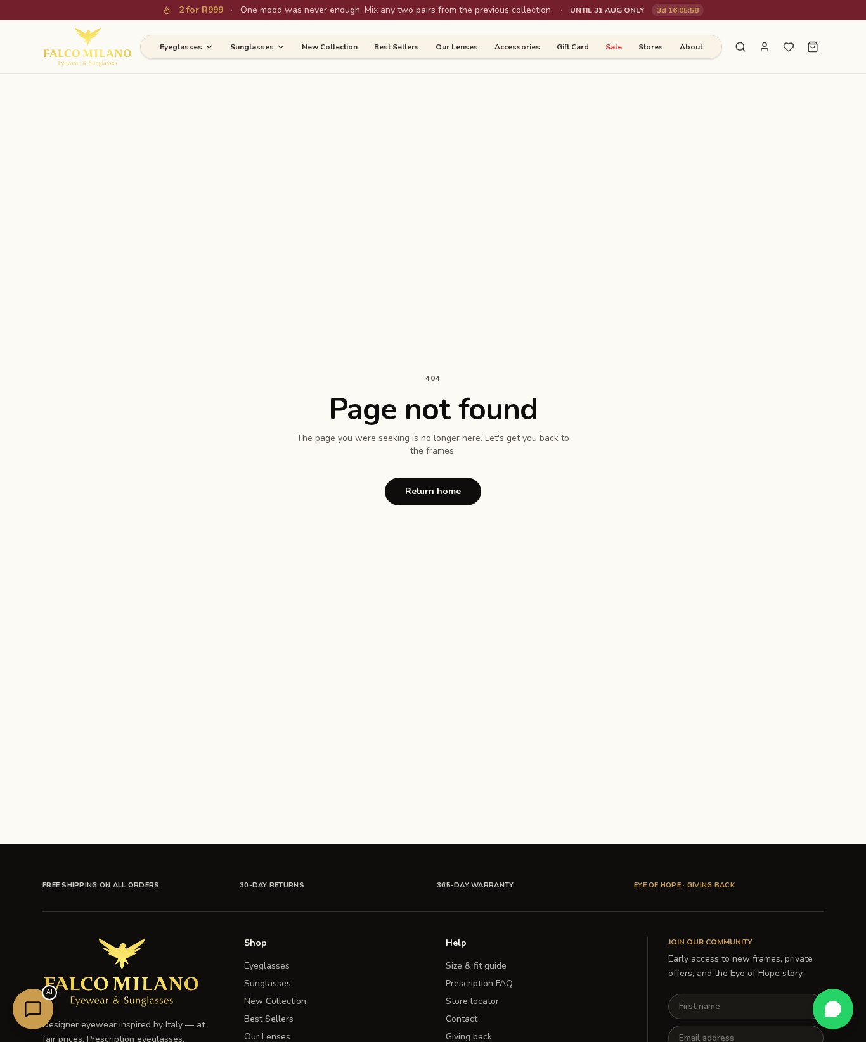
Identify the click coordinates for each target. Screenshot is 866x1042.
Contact (461, 1019)
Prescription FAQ (479, 983)
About (691, 47)
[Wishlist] (788, 47)
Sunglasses (252, 47)
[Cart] (813, 47)
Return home (433, 491)
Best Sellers (396, 47)
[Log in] (764, 47)
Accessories (517, 47)
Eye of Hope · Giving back (684, 885)
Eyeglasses (181, 47)
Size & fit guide (476, 966)
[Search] (740, 47)
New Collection (330, 47)
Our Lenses (457, 47)
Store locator (472, 1001)
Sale (613, 47)
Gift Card (573, 47)
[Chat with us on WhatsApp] (833, 1009)
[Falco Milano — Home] (87, 47)
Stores (650, 47)
